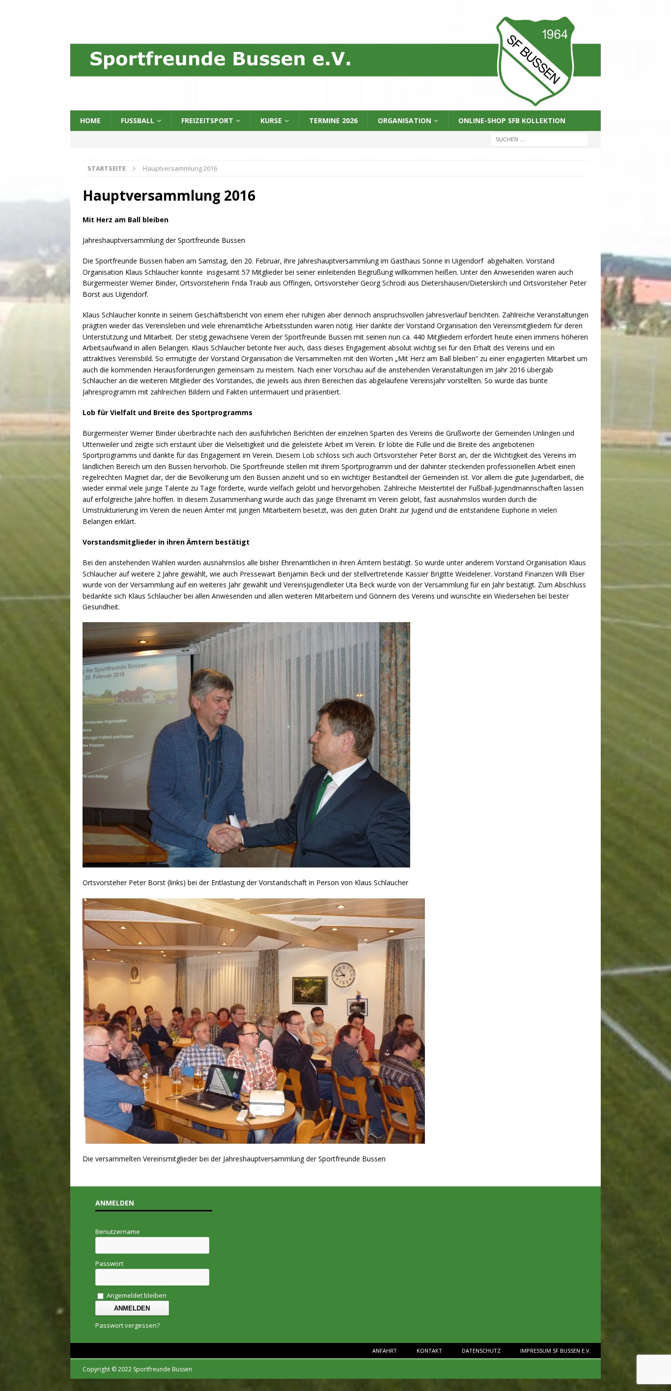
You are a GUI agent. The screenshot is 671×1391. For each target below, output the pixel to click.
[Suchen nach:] (539, 139)
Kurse (271, 120)
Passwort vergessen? (127, 1325)
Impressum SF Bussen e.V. (555, 1350)
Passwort (109, 1263)
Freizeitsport (207, 120)
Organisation (404, 120)
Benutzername (117, 1231)
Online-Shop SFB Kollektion (511, 120)
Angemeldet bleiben (136, 1295)
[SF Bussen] (335, 104)
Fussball (137, 120)
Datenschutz (481, 1350)
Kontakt (429, 1350)
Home (90, 120)
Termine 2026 (333, 120)
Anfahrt (384, 1350)
